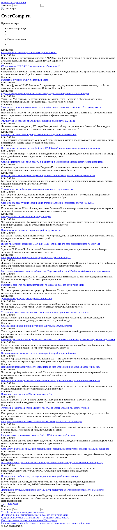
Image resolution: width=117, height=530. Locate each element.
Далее (15, 503)
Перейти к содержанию (13, 2)
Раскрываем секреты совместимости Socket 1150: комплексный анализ (38, 435)
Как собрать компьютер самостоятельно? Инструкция (29, 520)
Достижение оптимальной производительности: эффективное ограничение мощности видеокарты (52, 490)
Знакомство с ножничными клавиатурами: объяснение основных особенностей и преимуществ (51, 107)
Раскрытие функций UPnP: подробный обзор (24, 80)
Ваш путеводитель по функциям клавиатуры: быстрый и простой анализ (39, 353)
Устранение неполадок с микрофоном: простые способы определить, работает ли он (45, 408)
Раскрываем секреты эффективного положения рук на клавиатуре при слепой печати (45, 523)
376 (10, 503)
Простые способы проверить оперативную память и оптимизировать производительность (48, 175)
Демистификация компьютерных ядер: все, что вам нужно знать (34, 515)
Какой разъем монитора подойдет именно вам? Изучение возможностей (38, 134)
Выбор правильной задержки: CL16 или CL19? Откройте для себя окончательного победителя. (50, 244)
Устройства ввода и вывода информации (22, 512)
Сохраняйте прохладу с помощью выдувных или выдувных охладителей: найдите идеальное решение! (55, 449)
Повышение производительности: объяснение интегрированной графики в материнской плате (50, 380)
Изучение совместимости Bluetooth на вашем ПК (26, 394)
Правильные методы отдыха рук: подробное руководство (31, 230)
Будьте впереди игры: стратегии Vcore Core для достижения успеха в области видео (45, 93)
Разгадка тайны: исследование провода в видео (26, 216)
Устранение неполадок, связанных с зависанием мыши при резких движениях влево (45, 312)
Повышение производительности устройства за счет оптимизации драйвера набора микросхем (50, 367)
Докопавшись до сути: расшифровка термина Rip (26, 298)
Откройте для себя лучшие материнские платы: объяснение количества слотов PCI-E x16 (47, 203)
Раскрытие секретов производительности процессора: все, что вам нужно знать (42, 285)
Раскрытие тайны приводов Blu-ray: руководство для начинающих (36, 257)
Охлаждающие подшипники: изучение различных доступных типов (37, 326)
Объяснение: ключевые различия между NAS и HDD (29, 52)
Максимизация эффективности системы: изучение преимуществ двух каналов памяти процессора (52, 462)
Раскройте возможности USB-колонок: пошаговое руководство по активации (41, 421)
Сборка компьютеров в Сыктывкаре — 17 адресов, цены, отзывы (35, 517)
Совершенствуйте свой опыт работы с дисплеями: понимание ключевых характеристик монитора (52, 162)
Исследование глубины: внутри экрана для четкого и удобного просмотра (39, 476)
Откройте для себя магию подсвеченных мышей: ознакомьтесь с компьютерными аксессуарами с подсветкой (58, 339)
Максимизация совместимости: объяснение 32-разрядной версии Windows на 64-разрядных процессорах (55, 271)
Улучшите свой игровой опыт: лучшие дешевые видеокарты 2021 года (38, 121)
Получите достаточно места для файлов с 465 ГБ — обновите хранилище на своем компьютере (50, 148)
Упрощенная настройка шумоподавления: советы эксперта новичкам (37, 189)
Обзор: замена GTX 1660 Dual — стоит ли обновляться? (30, 66)
